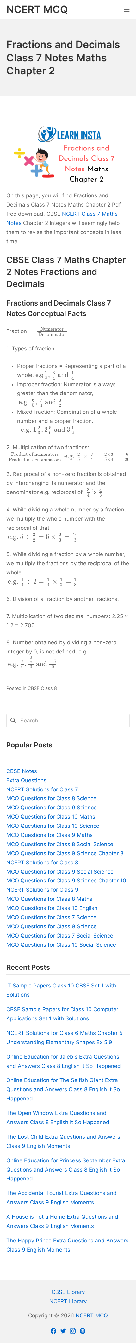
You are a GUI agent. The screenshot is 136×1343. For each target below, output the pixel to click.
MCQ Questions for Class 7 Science (51, 917)
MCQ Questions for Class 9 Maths (49, 835)
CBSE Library (68, 1292)
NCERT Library (68, 1301)
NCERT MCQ (92, 1315)
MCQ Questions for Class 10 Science (52, 826)
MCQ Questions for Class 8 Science (51, 798)
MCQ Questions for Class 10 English (51, 908)
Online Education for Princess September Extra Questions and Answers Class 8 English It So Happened (65, 1169)
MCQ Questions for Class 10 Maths (50, 817)
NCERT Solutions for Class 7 (42, 789)
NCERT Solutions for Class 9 (42, 890)
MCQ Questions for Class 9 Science (51, 807)
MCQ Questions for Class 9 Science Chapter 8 (64, 853)
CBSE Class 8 (42, 688)
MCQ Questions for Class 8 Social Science (59, 844)
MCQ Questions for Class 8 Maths (49, 899)
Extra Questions (26, 780)
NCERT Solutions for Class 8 (42, 862)
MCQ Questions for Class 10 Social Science (61, 945)
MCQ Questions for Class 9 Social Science (60, 872)
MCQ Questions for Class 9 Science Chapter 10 (66, 880)
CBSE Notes (21, 771)
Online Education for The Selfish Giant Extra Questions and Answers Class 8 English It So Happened (63, 1089)
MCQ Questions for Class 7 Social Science (59, 935)
